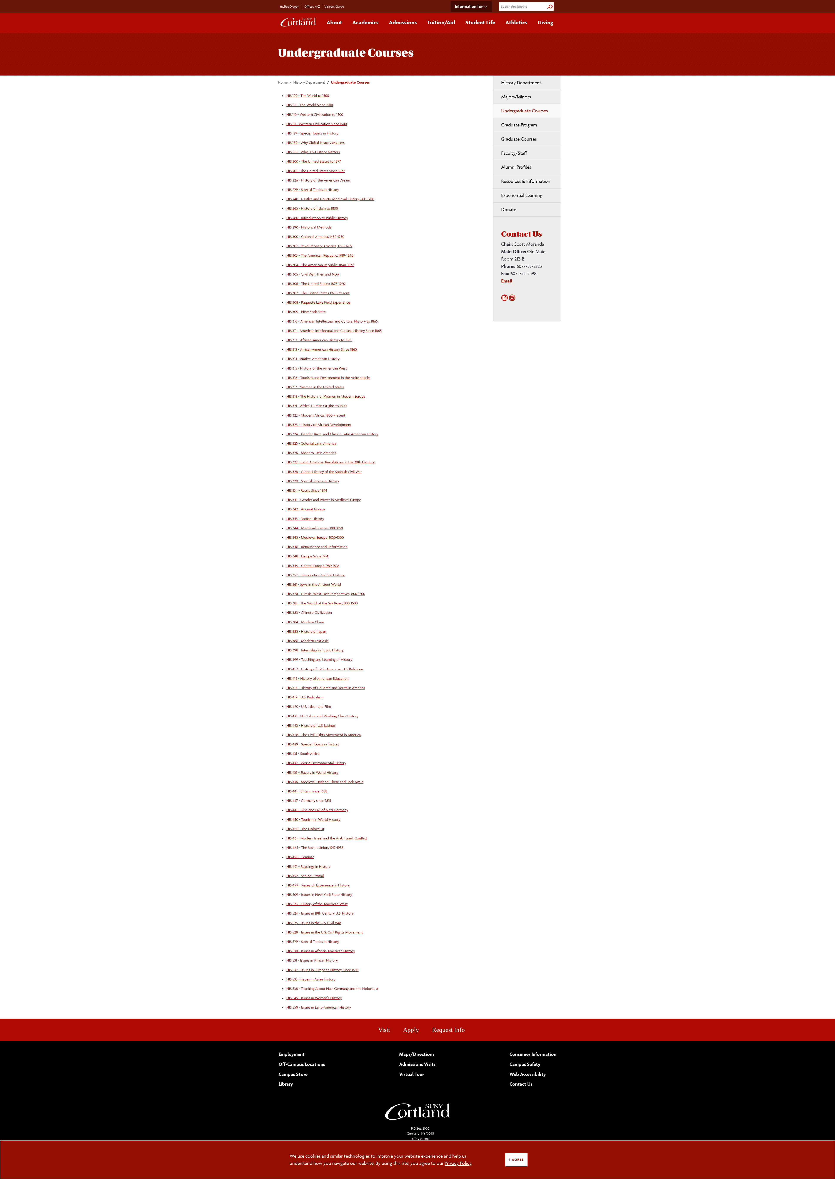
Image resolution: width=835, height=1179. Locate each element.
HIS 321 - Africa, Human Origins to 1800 (316, 406)
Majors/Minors (516, 97)
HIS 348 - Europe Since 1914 (307, 556)
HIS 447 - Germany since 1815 (308, 800)
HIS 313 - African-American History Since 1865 (321, 349)
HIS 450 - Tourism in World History (313, 819)
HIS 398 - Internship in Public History (315, 650)
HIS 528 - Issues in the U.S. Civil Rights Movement (324, 932)
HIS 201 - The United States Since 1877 (315, 171)
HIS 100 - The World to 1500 (307, 95)
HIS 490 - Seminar (300, 857)
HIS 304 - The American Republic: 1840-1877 (320, 265)
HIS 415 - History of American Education (317, 678)
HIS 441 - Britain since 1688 (306, 791)
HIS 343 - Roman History (305, 518)
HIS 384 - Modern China (305, 622)
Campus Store (293, 1074)
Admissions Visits (417, 1064)
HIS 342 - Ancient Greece (305, 509)
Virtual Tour (411, 1074)
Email (506, 281)
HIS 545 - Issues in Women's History (314, 998)
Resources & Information (525, 181)
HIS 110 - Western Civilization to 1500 (314, 114)
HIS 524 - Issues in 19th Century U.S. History (320, 913)
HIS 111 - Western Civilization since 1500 (316, 124)
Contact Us (521, 1084)
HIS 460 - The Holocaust (305, 829)
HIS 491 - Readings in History (308, 866)
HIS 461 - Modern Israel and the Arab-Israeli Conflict (326, 838)
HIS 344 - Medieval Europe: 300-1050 (314, 528)
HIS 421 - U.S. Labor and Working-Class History (322, 716)
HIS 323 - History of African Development (318, 424)
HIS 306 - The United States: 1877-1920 (315, 283)
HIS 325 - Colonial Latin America (311, 443)
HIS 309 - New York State (306, 311)
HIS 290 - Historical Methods (308, 227)
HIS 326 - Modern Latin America (311, 453)
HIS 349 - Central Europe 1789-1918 (312, 565)
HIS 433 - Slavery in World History (312, 772)
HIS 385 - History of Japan (306, 631)
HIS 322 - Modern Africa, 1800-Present (315, 415)
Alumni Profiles (516, 167)
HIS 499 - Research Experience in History (318, 885)
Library (286, 1084)
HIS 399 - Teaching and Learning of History (319, 659)
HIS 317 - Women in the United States (315, 387)
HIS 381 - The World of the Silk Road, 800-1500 (322, 603)
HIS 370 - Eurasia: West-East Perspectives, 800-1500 (325, 594)
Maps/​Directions (416, 1054)
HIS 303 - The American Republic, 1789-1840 (319, 255)
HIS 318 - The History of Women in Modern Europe (326, 396)
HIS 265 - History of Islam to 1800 (312, 208)
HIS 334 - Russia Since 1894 (306, 490)
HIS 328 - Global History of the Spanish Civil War (324, 471)
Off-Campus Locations (302, 1064)
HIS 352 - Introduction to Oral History (315, 575)
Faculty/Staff (514, 153)
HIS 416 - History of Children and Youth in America (325, 688)
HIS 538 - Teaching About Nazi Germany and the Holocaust (332, 988)
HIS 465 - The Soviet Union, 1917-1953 (314, 847)
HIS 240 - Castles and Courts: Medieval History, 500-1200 (330, 199)
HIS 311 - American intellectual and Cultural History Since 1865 (334, 330)
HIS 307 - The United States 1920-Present (317, 293)
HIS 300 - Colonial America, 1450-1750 (315, 236)
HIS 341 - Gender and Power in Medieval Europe (323, 500)
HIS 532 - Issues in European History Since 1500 (322, 970)
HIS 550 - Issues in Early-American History (318, 1007)
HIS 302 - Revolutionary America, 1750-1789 (319, 246)
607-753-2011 (420, 1139)
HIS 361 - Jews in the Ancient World (313, 584)
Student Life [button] (480, 22)
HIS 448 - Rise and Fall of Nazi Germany (317, 810)
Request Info (448, 1029)
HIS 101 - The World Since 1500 (309, 105)
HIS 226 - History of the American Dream (318, 180)
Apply (411, 1029)
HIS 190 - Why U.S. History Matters (313, 152)
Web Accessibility (527, 1074)
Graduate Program (519, 125)
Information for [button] (469, 6)
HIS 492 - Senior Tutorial (305, 876)
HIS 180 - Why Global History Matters (315, 142)
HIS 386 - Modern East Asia (307, 641)
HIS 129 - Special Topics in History (312, 133)
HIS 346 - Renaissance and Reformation (316, 547)
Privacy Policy (458, 1163)
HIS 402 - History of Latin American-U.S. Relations (324, 669)
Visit (384, 1029)
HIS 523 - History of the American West (316, 904)
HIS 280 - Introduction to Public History (317, 218)
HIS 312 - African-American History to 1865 (319, 340)
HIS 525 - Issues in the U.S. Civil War (313, 923)
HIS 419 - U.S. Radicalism (305, 697)
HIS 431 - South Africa (302, 753)
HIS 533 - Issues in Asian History (310, 979)
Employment (292, 1054)
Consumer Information (532, 1054)
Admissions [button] (403, 22)
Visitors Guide (334, 6)
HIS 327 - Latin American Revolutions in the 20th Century (330, 462)
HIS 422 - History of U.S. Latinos (311, 725)
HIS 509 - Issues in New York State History (319, 894)
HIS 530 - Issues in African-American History (320, 951)
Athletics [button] (516, 22)
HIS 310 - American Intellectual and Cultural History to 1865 (332, 321)
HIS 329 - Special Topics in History (312, 481)
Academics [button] (365, 22)
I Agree (516, 1159)
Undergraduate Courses (524, 111)
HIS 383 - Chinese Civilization (309, 612)
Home (283, 82)
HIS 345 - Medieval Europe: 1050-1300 (315, 537)
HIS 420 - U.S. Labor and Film (308, 706)
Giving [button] (545, 22)
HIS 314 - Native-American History (312, 359)
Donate (508, 209)
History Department (309, 82)
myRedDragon (289, 6)
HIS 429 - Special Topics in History (312, 744)
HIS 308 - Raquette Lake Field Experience (318, 302)
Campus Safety (524, 1064)
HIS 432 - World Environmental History (316, 763)
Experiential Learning (521, 195)
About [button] (334, 22)
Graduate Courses (519, 139)
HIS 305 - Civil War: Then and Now (313, 274)
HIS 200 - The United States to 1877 (313, 161)
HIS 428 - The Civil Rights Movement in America (323, 735)
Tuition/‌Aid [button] (441, 22)
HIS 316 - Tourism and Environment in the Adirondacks (328, 377)
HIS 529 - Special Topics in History (312, 941)
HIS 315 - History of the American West (316, 368)
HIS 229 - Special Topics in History (312, 189)
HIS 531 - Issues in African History (312, 960)
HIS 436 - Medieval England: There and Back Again (324, 782)
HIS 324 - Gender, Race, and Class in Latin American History (332, 434)
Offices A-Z (312, 6)
